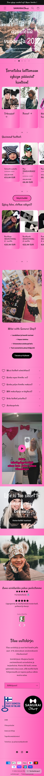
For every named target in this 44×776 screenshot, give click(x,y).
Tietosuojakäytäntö (27, 774)
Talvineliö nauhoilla (10, 169)
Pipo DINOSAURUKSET (29, 171)
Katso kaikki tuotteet (22, 520)
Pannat (26, 113)
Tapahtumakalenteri (12, 736)
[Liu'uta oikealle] (27, 132)
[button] (5, 8)
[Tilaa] (36, 686)
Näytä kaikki (22, 198)
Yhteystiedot (9, 725)
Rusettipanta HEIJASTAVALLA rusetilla (28, 238)
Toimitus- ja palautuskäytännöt (16, 742)
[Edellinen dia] (15, 60)
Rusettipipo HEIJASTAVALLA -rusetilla (10, 238)
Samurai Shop (10, 731)
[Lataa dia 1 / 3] (18, 60)
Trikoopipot (9, 113)
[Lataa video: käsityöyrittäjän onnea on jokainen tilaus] (22, 448)
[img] (22, 591)
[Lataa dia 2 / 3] (22, 60)
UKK (6, 720)
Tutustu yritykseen (22, 355)
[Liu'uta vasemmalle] (16, 132)
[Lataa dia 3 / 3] (24, 60)
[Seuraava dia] (29, 60)
